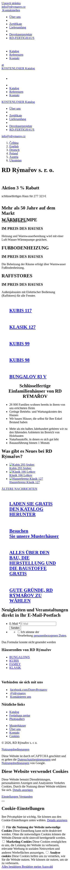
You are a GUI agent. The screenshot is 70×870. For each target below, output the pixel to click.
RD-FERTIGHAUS (21, 38)
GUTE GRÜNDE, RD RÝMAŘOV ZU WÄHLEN (31, 595)
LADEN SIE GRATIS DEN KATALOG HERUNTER (30, 509)
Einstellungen (10, 796)
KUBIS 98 (19, 360)
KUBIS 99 (19, 343)
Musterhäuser (17, 725)
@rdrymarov (18, 693)
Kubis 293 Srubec (20, 468)
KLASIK (15, 667)
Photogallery (17, 719)
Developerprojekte (20, 34)
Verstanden (26, 796)
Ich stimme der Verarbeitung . (42, 633)
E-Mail (14, 623)
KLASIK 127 (22, 327)
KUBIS (14, 660)
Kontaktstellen (11, 10)
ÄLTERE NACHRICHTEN (19, 488)
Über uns (15, 17)
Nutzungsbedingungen (15, 749)
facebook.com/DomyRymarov (28, 689)
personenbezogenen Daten (50, 635)
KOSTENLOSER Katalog (18, 68)
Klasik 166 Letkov (20, 475)
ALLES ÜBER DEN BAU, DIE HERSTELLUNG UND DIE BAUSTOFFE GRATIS (32, 563)
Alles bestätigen (12, 866)
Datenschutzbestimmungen (34, 759)
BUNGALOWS (19, 657)
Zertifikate (15, 24)
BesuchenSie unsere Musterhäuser (34, 533)
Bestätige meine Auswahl (37, 866)
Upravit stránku (11, 3)
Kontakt (14, 58)
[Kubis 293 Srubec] (22, 464)
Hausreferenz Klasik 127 (24, 482)
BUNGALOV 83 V (27, 376)
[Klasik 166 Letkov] (22, 471)
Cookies (14, 736)
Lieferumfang (17, 27)
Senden (15, 627)
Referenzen (16, 54)
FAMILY (15, 664)
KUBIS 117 (20, 310)
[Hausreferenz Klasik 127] (26, 478)
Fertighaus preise (19, 715)
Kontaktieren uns (20, 696)
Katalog (14, 51)
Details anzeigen (23, 790)
